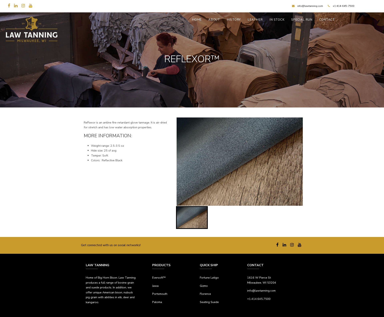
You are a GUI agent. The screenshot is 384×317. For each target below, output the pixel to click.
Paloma (157, 302)
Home (197, 20)
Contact (327, 20)
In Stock (276, 20)
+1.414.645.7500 (259, 299)
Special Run (301, 20)
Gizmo (204, 286)
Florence (205, 294)
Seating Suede (209, 302)
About (214, 20)
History (234, 20)
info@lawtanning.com (261, 291)
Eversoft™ (159, 278)
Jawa (155, 286)
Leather (255, 20)
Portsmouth (159, 294)
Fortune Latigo (209, 278)
